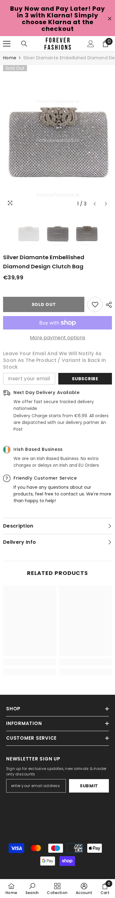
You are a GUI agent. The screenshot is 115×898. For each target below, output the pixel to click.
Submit (89, 786)
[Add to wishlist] (95, 304)
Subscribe (85, 379)
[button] (94, 203)
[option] (57, 137)
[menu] (6, 43)
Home (9, 58)
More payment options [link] (57, 337)
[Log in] (90, 43)
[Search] (24, 43)
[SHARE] (107, 304)
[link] (29, 662)
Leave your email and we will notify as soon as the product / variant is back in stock (54, 360)
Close (109, 19)
